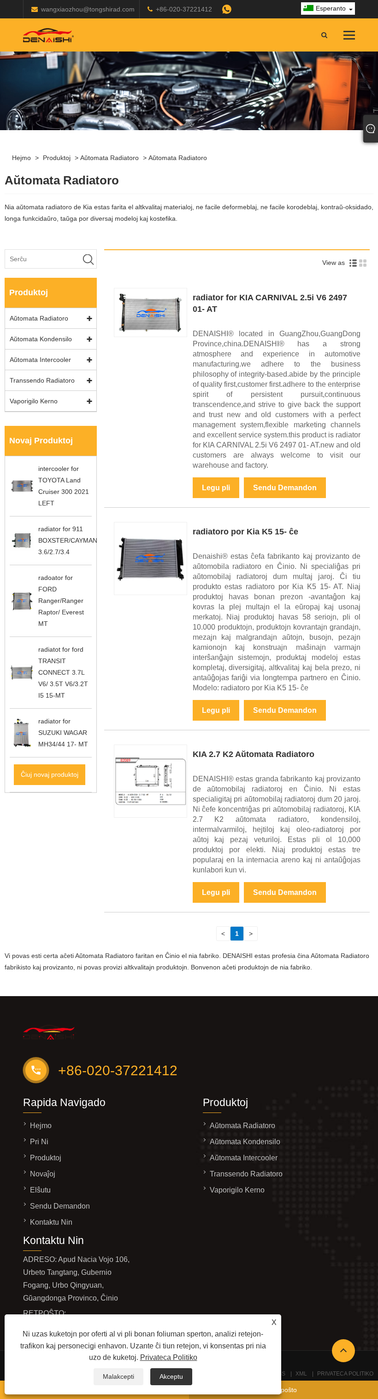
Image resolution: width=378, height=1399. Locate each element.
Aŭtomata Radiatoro (109, 157)
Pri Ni (39, 1142)
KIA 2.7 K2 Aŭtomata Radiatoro (253, 754)
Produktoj (57, 157)
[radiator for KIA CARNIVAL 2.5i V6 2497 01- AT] (150, 334)
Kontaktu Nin (51, 1222)
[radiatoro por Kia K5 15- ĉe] (150, 592)
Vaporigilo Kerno (34, 401)
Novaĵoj (42, 1174)
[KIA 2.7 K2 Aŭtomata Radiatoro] (150, 815)
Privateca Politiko (168, 1357)
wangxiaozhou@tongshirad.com (88, 9)
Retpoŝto (284, 1389)
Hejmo (21, 157)
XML (301, 1373)
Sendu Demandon (285, 488)
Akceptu (171, 1376)
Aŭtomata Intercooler (40, 359)
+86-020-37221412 (184, 9)
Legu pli (216, 488)
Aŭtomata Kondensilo (41, 339)
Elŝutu (40, 1190)
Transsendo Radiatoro (42, 380)
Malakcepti (118, 1376)
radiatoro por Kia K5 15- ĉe (245, 531)
